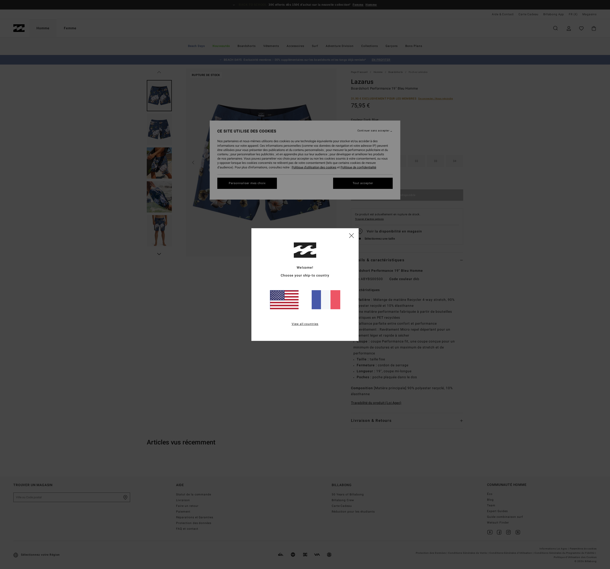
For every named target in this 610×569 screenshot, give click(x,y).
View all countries (305, 324)
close (351, 235)
